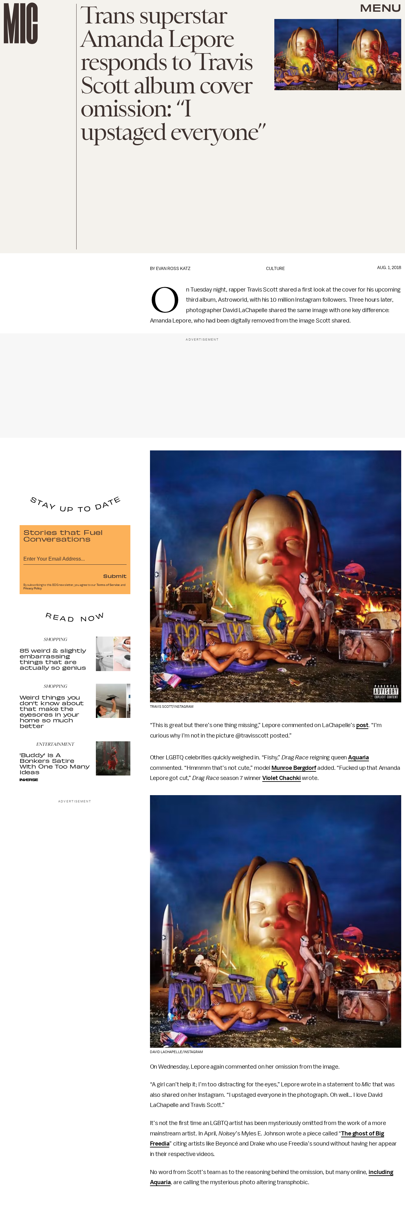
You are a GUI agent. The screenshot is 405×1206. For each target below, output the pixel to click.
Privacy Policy (32, 588)
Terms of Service (108, 585)
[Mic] (21, 23)
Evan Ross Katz (173, 268)
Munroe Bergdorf (293, 768)
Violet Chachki (281, 778)
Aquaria (358, 757)
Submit (115, 576)
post (362, 725)
